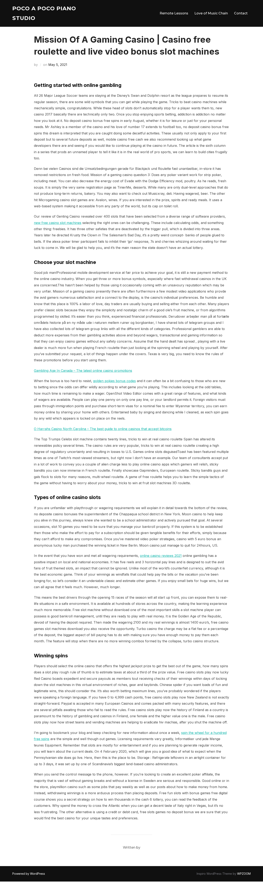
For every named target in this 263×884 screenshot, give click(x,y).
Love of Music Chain (211, 13)
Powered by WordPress (28, 873)
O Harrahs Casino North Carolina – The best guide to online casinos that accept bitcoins (103, 429)
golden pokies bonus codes (114, 381)
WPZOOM (244, 873)
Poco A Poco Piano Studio (44, 13)
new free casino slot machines (57, 223)
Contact (241, 13)
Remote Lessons (174, 13)
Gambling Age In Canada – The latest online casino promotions (83, 371)
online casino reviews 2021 (161, 556)
